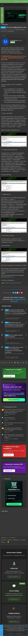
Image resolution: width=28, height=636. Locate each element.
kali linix (22, 29)
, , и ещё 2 (12, 282)
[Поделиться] (26, 35)
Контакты (3, 540)
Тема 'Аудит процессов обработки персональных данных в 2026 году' (13, 428)
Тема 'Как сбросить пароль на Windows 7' (15, 422)
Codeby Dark (4, 537)
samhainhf (7, 338)
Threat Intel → (8, 455)
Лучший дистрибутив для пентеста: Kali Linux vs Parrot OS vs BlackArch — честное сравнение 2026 (16, 311)
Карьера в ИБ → (9, 470)
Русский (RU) (12, 537)
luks (2, 31)
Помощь (23, 540)
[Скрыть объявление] (25, 9)
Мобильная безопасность (17, 327)
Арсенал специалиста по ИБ (18, 314)
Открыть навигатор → (14, 399)
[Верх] (6, 542)
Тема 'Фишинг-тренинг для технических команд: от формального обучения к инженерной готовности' (14, 411)
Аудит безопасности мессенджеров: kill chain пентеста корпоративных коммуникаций (14, 324)
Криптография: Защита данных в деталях (14, 336)
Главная (3, 542)
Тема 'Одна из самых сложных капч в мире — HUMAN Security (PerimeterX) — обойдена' (14, 436)
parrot (5, 31)
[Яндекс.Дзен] (20, 293)
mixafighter (4, 29)
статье (13, 277)
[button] (2, 4)
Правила (9, 540)
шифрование (11, 31)
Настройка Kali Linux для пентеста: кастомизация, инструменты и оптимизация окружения (14, 349)
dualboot (18, 29)
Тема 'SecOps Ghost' (9, 417)
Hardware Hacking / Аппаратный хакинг (14, 339)
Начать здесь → (9, 376)
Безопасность (16, 540)
